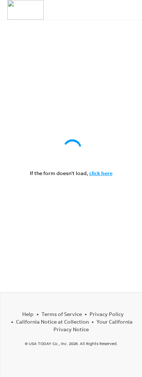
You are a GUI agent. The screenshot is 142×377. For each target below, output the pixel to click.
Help (27, 314)
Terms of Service (62, 314)
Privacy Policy (107, 314)
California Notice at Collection (52, 322)
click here (101, 173)
